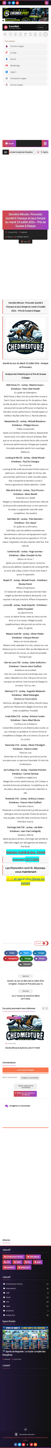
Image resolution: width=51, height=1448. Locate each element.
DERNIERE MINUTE (22, 236)
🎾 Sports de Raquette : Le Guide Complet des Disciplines (23, 1353)
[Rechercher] (47, 3)
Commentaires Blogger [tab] (25, 1070)
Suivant (38, 943)
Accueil (11, 143)
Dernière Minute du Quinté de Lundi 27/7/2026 (22, 1047)
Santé (18, 1262)
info (28, 1262)
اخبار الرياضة (25, 1267)
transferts (10, 1267)
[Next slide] (47, 1008)
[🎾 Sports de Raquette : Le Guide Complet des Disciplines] (25, 1337)
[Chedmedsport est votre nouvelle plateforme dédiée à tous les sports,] (25, 14)
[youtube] (17, 3)
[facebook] (9, 3)
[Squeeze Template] (16, 1434)
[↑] (25, 1429)
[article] (25, 979)
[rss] (35, 1444)
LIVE (8, 1262)
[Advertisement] (25, 111)
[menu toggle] (4, 3)
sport (39, 1262)
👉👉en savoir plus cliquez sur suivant (25, 881)
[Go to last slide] (43, 1008)
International (34, 1256)
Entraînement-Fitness (14, 1256)
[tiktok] (27, 1444)
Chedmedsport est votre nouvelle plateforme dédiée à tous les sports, (25, 1438)
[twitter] (13, 3)
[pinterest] (31, 1444)
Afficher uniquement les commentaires (25, 1086)
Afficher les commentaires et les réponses (26, 1094)
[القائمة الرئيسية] (45, 143)
